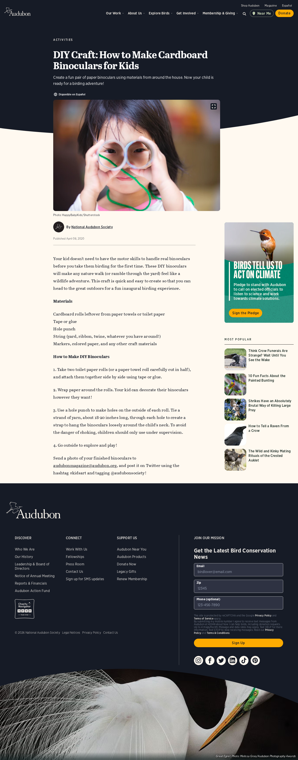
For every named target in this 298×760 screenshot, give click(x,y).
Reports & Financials (31, 583)
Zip (199, 582)
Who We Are (24, 549)
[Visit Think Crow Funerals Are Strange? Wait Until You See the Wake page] (259, 359)
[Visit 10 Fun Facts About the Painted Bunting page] (259, 384)
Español (287, 5)
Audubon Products (131, 557)
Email (200, 566)
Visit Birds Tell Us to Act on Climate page (259, 272)
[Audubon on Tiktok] (243, 660)
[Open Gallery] (214, 106)
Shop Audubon (250, 5)
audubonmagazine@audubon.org (85, 465)
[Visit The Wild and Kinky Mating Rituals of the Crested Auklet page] (259, 460)
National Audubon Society (92, 227)
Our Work (113, 13)
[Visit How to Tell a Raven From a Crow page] (259, 435)
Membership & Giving (219, 13)
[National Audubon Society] (58, 226)
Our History (24, 557)
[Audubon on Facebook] (209, 660)
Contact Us (74, 572)
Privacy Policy (91, 632)
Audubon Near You (132, 549)
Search (244, 13)
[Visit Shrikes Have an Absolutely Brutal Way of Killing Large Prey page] (259, 409)
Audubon (17, 11)
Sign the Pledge (245, 313)
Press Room (75, 564)
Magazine (271, 5)
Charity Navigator (24, 609)
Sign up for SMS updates (85, 579)
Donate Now (126, 564)
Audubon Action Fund (32, 591)
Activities (63, 39)
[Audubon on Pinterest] (255, 660)
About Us (135, 13)
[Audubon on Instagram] (198, 660)
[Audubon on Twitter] (221, 660)
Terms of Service (203, 618)
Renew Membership (132, 579)
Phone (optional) (208, 599)
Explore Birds (159, 13)
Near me (264, 13)
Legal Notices (71, 632)
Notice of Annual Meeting (35, 576)
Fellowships (75, 557)
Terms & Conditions (218, 633)
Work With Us (76, 549)
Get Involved (186, 13)
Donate (284, 13)
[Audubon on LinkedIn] (232, 660)
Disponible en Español (72, 94)
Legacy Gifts (126, 572)
